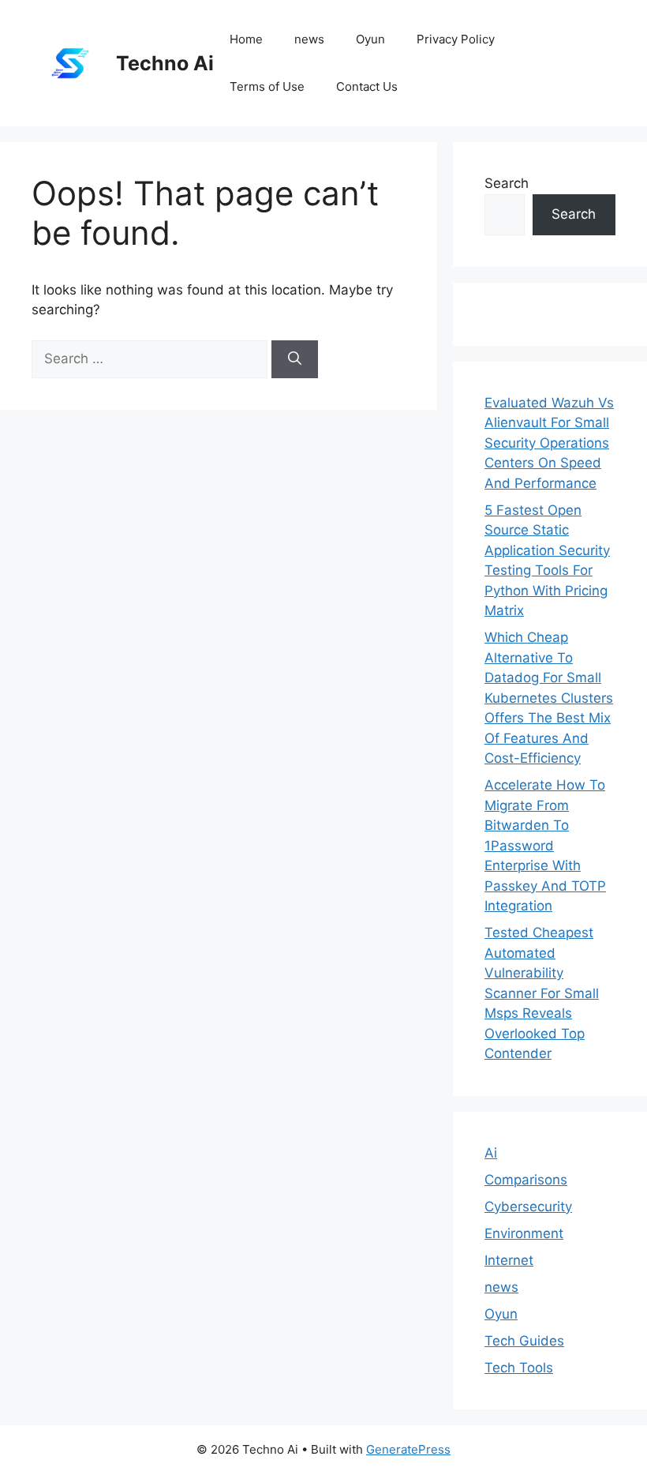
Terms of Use (267, 86)
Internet (508, 1260)
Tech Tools (518, 1368)
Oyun (370, 39)
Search (506, 183)
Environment (523, 1233)
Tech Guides (524, 1341)
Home (246, 39)
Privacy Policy (456, 39)
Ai (490, 1153)
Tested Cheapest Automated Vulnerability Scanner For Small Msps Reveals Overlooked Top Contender (541, 993)
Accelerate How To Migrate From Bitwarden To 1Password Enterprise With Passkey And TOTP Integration (545, 845)
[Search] (294, 359)
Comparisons (525, 1180)
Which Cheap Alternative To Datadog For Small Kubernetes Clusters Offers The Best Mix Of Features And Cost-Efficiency (548, 697)
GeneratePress (408, 1449)
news (309, 39)
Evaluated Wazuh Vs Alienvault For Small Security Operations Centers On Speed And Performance (549, 443)
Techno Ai (165, 63)
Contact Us (367, 86)
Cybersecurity (528, 1206)
